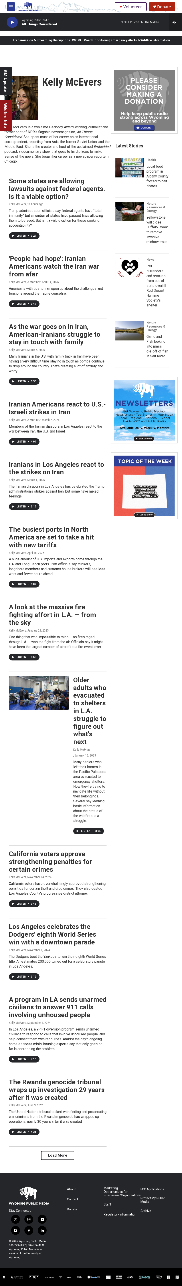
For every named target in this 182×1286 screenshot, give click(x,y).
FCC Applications (152, 1189)
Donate (164, 6)
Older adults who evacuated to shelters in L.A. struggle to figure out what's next (89, 711)
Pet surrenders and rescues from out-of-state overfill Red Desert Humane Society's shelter (156, 285)
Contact (72, 1199)
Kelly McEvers (17, 204)
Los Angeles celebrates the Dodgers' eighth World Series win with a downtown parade (52, 934)
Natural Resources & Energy (155, 207)
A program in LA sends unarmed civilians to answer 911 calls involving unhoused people (58, 1007)
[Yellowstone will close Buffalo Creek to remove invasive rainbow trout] (129, 211)
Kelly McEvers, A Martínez (25, 282)
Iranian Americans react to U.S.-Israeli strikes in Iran (57, 408)
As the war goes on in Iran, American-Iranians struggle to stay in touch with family (54, 334)
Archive (145, 1211)
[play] (12, 22)
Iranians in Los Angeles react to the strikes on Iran (56, 468)
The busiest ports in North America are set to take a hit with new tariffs (51, 537)
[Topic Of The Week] (144, 486)
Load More (57, 1155)
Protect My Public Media (152, 1200)
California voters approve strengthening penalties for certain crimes (50, 861)
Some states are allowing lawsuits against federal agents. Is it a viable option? (57, 188)
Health (151, 160)
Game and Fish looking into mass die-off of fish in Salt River (157, 346)
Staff (107, 1204)
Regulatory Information (120, 1214)
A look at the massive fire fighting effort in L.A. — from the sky (52, 614)
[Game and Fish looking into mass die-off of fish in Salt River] (129, 330)
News (150, 259)
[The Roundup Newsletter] (144, 410)
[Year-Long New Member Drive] (144, 100)
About (71, 1189)
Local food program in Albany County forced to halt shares (157, 176)
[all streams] (175, 22)
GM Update (5, 81)
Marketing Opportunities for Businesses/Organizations (120, 1192)
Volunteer (132, 6)
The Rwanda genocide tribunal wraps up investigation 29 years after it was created (57, 1089)
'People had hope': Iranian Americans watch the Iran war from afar (54, 266)
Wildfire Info (5, 115)
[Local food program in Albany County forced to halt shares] (129, 167)
